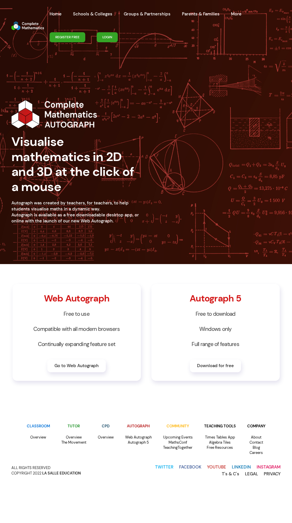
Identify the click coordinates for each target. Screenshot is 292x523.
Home (56, 14)
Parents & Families (201, 14)
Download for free (215, 366)
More (236, 14)
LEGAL (251, 474)
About (256, 437)
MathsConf (178, 442)
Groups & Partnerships (147, 14)
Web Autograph (138, 437)
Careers (256, 452)
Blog (256, 447)
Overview (38, 437)
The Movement (73, 442)
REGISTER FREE (67, 37)
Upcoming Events (178, 437)
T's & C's (230, 474)
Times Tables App (220, 437)
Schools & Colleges (92, 14)
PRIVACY (272, 474)
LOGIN (107, 37)
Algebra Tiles (220, 442)
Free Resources (220, 447)
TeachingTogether (177, 447)
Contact (256, 442)
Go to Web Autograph (76, 366)
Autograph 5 (138, 442)
